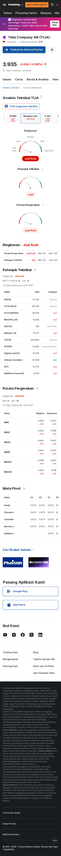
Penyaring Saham (26, 13)
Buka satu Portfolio (43, 666)
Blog (35, 652)
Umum (7, 79)
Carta (19, 79)
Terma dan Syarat (11, 813)
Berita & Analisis (38, 79)
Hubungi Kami (10, 666)
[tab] (13, 118)
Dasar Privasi (9, 823)
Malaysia (45, 13)
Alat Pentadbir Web (44, 673)
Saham (7, 13)
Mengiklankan (10, 659)
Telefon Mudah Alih (44, 659)
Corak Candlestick (32, 87)
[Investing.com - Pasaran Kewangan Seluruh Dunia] (15, 4)
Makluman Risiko (11, 834)
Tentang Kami (10, 652)
